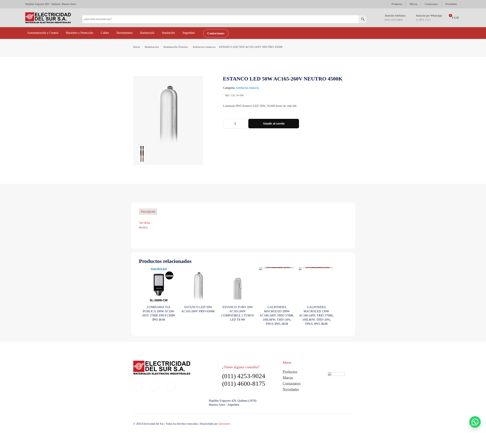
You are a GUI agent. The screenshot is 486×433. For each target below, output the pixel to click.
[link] (336, 383)
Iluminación (152, 46)
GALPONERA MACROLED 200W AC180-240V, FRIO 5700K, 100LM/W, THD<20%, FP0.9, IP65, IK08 (277, 315)
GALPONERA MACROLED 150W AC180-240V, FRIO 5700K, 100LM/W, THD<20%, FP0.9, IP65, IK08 (316, 315)
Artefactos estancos (204, 46)
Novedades (291, 389)
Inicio (136, 46)
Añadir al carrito (274, 123)
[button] (475, 422)
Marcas (288, 377)
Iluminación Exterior (175, 46)
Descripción (148, 211)
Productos (290, 372)
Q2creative (224, 423)
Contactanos (292, 383)
